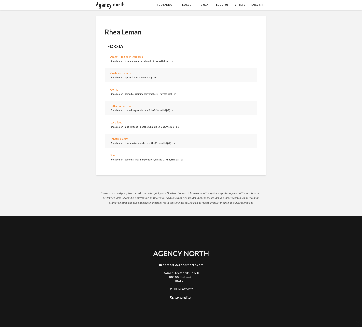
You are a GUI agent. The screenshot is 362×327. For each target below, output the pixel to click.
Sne (112, 155)
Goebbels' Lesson (120, 73)
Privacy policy (181, 297)
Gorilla (114, 89)
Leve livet (116, 122)
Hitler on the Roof (121, 106)
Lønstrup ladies (119, 138)
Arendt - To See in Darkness (126, 56)
